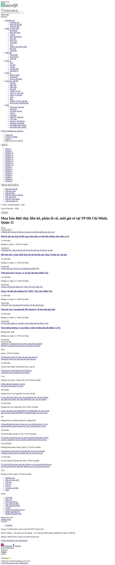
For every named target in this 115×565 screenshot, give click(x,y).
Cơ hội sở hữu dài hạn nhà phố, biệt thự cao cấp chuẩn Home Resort (25, 466)
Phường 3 (8, 169)
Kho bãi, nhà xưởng (12, 199)
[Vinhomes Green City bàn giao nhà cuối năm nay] (19, 357)
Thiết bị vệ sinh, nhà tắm (18, 101)
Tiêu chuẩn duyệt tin (12, 506)
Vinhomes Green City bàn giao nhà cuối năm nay (18, 359)
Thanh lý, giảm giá (16, 117)
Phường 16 (9, 165)
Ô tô (11, 63)
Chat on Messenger (21, 563)
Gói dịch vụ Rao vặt (10, 10)
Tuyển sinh (14, 55)
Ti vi (11, 45)
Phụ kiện (13, 49)
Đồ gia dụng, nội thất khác (19, 103)
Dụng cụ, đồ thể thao (17, 121)
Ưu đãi (7, 508)
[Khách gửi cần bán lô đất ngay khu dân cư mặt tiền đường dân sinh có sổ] (28, 232)
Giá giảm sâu (14, 22)
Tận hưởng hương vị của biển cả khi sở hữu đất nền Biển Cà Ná (30, 328)
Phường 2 (8, 167)
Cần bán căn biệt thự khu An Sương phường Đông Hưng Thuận (24, 440)
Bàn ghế (13, 89)
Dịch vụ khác (14, 75)
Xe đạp (12, 67)
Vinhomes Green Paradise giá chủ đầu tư (15, 373)
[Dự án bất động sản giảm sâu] (12, 131)
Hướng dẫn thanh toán (13, 514)
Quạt (11, 97)
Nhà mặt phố (10, 193)
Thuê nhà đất (14, 27)
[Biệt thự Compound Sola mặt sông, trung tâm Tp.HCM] (21, 344)
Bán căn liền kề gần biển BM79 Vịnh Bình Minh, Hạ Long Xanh (24, 413)
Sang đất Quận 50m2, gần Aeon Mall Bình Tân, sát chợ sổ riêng (23, 399)
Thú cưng (13, 109)
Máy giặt (13, 85)
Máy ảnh (13, 39)
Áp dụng (4, 212)
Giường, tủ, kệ (15, 91)
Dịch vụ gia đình (16, 79)
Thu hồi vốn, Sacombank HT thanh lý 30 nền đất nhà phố (28, 309)
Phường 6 (8, 175)
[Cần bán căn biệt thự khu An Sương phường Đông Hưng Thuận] (24, 438)
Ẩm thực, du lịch (16, 111)
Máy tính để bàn (15, 37)
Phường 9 (8, 181)
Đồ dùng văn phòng (17, 123)
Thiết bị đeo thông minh (18, 47)
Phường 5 (8, 173)
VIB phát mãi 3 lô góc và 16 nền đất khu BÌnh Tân (24, 273)
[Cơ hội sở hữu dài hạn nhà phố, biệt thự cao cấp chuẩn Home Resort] (26, 464)
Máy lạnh (13, 87)
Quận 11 (8, 139)
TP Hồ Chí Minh (11, 137)
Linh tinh (13, 115)
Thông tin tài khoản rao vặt (15, 510)
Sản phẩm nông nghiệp (18, 127)
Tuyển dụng (14, 57)
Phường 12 (9, 157)
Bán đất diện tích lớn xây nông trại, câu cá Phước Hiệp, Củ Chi (23, 426)
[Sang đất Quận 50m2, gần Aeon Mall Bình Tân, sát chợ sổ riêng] (24, 397)
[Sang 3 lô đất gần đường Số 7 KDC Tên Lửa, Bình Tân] (21, 287)
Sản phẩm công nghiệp (18, 125)
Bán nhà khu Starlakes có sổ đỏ (12, 386)
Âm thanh (13, 43)
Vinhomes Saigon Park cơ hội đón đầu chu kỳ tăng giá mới (22, 453)
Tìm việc (13, 59)
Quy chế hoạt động (12, 504)
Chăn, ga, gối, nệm (16, 93)
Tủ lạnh (12, 83)
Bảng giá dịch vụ (11, 502)
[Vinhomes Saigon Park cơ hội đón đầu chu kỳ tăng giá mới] (22, 451)
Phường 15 (9, 163)
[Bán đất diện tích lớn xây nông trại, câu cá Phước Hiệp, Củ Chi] (24, 424)
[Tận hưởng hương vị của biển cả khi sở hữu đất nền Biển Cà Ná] (24, 323)
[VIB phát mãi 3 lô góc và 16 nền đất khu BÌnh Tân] (20, 269)
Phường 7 (8, 177)
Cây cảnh (13, 119)
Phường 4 (8, 171)
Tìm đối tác (14, 77)
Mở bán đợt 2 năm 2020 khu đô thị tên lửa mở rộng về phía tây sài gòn (34, 254)
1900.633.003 (6, 519)
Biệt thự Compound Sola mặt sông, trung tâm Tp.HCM (20, 346)
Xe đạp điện (14, 69)
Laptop (12, 35)
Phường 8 (8, 179)
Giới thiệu (8, 498)
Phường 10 (9, 153)
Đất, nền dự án (10, 197)
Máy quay (13, 41)
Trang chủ (9, 135)
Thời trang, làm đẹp (17, 107)
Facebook (8, 525)
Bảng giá (8, 500)
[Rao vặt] (9, 7)
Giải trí (12, 113)
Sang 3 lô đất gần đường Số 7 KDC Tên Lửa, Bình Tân (26, 291)
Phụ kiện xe (14, 71)
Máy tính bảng (15, 33)
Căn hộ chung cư (11, 201)
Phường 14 (9, 161)
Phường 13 (9, 159)
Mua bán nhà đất (16, 24)
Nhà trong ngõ (10, 191)
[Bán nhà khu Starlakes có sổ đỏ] (13, 384)
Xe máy (12, 65)
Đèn (11, 99)
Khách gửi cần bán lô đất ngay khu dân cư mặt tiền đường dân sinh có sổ (35, 236)
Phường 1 (8, 151)
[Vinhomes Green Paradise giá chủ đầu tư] (16, 371)
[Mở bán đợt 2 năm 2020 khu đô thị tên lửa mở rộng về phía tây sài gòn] (27, 250)
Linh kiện (13, 51)
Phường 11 (9, 155)
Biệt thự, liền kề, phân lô (10, 185)
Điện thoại (13, 31)
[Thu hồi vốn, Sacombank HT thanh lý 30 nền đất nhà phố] (22, 305)
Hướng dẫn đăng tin (12, 512)
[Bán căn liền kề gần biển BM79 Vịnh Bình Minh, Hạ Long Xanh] (25, 411)
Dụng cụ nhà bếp (16, 95)
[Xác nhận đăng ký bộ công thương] (14, 541)
